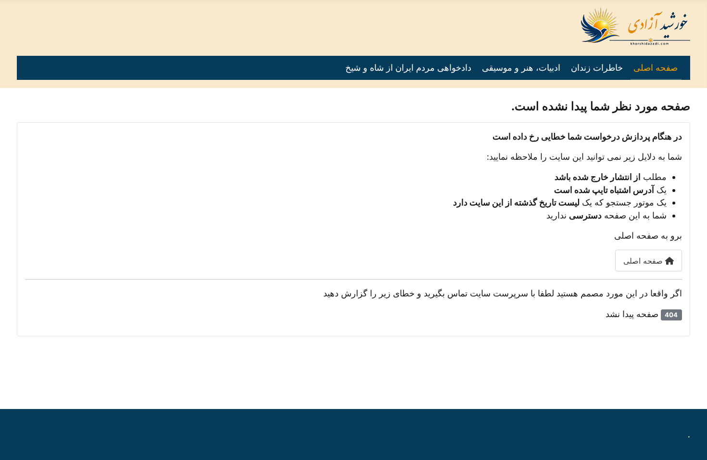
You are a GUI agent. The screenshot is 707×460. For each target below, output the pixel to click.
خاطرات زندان (597, 68)
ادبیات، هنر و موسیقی (521, 68)
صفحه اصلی (655, 68)
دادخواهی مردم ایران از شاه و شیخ (408, 68)
